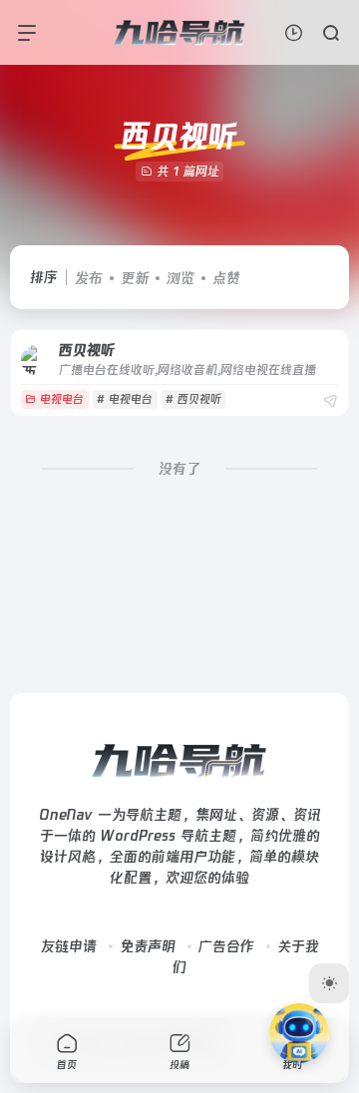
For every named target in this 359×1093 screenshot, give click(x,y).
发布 (89, 278)
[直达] (330, 401)
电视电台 (62, 399)
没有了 (179, 469)
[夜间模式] (329, 983)
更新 (135, 278)
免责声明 (148, 946)
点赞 (226, 278)
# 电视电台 (125, 399)
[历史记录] (293, 32)
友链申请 (69, 946)
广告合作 (226, 946)
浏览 (180, 278)
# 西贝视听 (193, 399)
